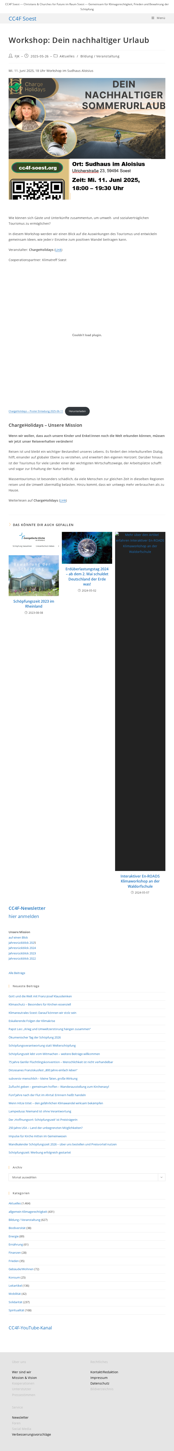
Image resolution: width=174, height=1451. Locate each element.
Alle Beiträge (17, 973)
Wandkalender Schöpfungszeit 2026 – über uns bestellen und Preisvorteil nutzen (63, 1144)
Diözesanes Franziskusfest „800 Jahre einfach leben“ (43, 1070)
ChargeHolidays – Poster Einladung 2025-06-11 (36, 411)
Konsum (14, 1277)
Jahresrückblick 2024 (22, 948)
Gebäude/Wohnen (21, 1269)
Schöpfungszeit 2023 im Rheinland (33, 604)
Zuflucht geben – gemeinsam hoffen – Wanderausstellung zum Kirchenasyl (59, 1087)
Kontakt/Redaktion (104, 1372)
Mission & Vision (24, 1378)
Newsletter (20, 1417)
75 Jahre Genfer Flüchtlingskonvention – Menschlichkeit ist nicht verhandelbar (61, 1062)
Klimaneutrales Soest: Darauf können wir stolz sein (42, 1013)
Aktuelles (67, 56)
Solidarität (15, 1302)
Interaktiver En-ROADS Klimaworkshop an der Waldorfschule (140, 881)
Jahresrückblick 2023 (22, 953)
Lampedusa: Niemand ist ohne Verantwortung (40, 1111)
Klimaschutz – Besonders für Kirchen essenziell (40, 1004)
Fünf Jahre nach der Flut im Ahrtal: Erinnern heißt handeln (47, 1095)
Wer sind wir (21, 1372)
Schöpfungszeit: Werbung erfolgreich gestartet (40, 1152)
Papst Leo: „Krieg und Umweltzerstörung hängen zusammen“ (50, 1029)
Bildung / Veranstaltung (100, 56)
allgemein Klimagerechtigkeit (28, 1212)
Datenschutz (99, 1383)
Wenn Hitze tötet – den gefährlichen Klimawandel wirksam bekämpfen (56, 1103)
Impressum (99, 1378)
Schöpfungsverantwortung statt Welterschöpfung (42, 1045)
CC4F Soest (22, 18)
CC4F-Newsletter (27, 908)
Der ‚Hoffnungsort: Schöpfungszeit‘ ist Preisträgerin (43, 1120)
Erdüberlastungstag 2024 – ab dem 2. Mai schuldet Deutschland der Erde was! (87, 576)
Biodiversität (17, 1228)
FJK (17, 56)
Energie (14, 1236)
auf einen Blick (18, 937)
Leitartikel (15, 1285)
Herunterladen (77, 411)
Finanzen (15, 1252)
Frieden (14, 1261)
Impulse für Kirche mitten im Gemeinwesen (38, 1136)
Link (58, 250)
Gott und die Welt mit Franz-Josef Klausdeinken (40, 996)
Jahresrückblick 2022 (22, 958)
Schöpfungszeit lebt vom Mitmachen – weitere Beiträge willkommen (54, 1054)
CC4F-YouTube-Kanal (30, 1328)
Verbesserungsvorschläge (31, 1434)
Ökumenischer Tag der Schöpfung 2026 (35, 1037)
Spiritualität (16, 1310)
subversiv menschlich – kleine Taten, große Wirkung (43, 1078)
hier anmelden (24, 916)
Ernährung (16, 1244)
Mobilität (15, 1294)
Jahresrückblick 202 (21, 943)
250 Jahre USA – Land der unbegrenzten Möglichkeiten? (46, 1128)
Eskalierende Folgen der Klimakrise (32, 1021)
